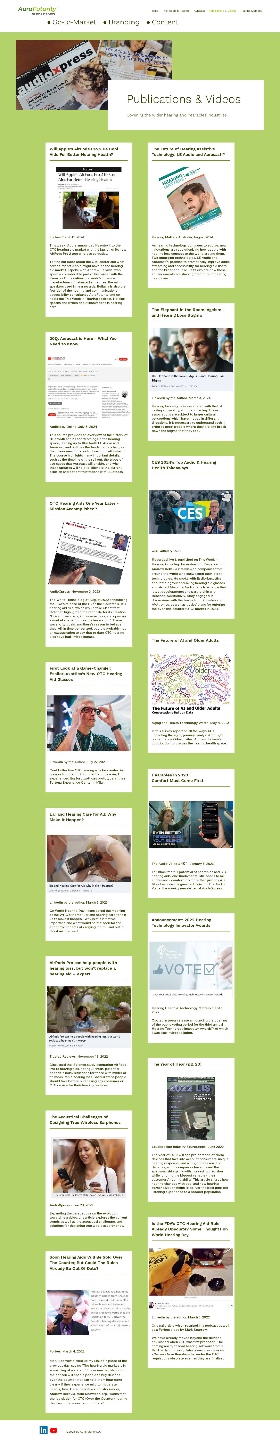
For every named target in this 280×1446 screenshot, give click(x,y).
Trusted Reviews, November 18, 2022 (88, 1070)
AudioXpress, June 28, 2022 (88, 1215)
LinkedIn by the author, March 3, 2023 (88, 916)
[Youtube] (54, 1430)
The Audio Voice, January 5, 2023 (183, 864)
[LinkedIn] (44, 1430)
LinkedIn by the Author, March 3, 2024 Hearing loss (189, 414)
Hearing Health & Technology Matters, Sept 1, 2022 (190, 1020)
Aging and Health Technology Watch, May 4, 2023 (190, 733)
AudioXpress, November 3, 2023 (88, 614)
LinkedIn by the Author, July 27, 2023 (87, 772)
